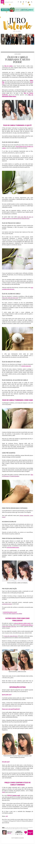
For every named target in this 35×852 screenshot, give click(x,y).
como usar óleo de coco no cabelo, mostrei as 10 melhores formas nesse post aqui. (17, 217)
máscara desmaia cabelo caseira (22, 623)
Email (21, 834)
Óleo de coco (26, 827)
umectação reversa (7, 604)
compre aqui (16, 795)
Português (7, 2)
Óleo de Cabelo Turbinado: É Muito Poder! (17, 59)
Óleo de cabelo (19, 827)
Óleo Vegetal (15, 828)
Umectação (25, 828)
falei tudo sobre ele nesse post (10, 298)
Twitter (17, 834)
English (11, 2)
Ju (11, 832)
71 (25, 832)
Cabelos (9, 833)
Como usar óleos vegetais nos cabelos (12, 613)
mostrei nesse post (26, 366)
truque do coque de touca (11, 636)
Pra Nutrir (20, 828)
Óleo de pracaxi (8, 828)
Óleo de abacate (12, 827)
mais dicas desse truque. (13, 547)
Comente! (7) (30, 833)
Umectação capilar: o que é (10, 612)
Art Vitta (6, 827)
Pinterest (19, 834)
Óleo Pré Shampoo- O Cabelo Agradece (17, 475)
